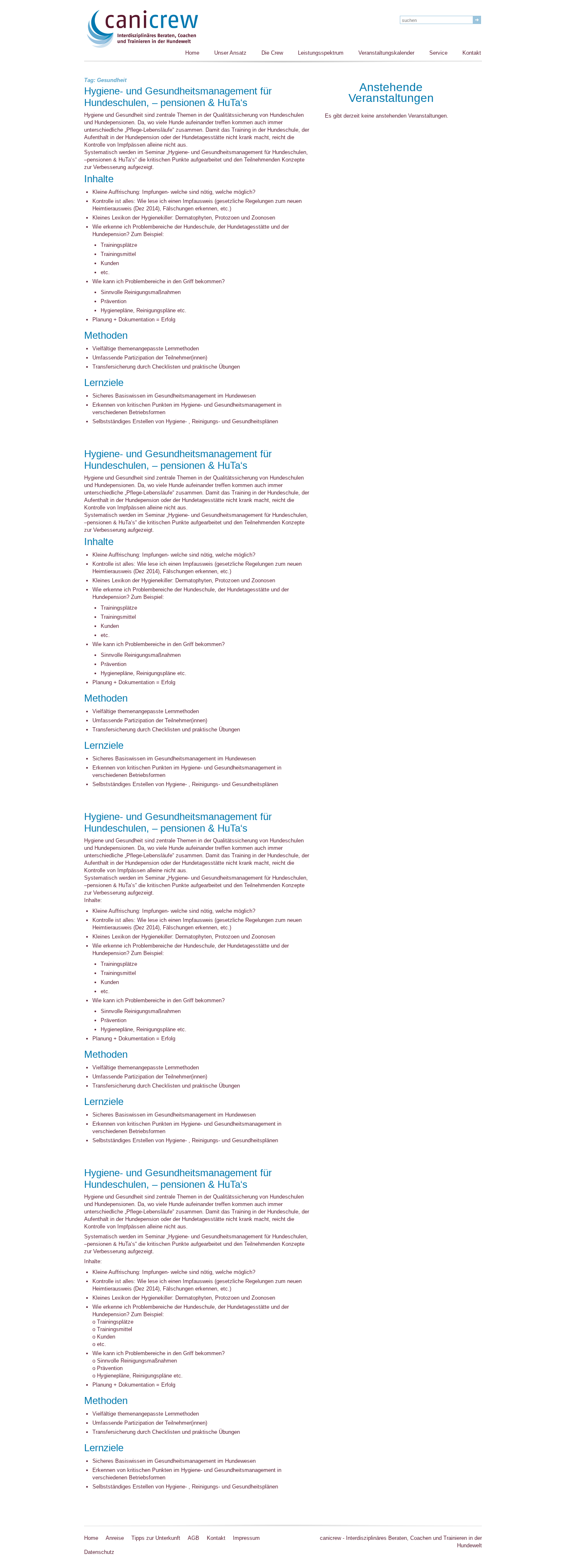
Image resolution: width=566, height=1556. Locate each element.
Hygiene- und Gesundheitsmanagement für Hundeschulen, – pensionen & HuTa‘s (178, 97)
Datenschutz (99, 1552)
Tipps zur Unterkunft (155, 1538)
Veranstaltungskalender (386, 53)
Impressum (246, 1538)
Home (192, 53)
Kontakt (471, 53)
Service (438, 53)
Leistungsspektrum (320, 53)
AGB (193, 1538)
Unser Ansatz (230, 53)
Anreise (115, 1538)
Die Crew (272, 53)
